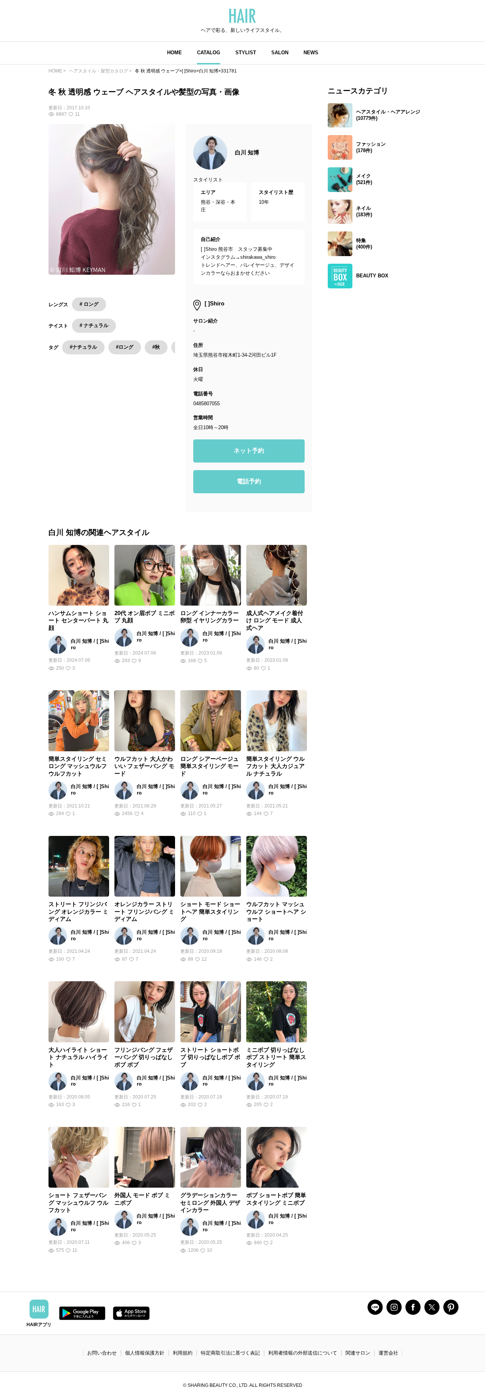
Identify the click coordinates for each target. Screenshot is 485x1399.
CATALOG (208, 52)
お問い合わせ (102, 1353)
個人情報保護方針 (144, 1353)
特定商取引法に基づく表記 (230, 1353)
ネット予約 (249, 450)
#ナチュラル (83, 347)
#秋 (156, 347)
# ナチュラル (94, 325)
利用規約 (182, 1353)
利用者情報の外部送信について (302, 1353)
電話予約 (249, 481)
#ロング (124, 347)
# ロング (89, 304)
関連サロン (358, 1353)
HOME (174, 52)
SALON (279, 52)
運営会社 (388, 1353)
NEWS (311, 52)
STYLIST (245, 52)
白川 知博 (247, 152)
